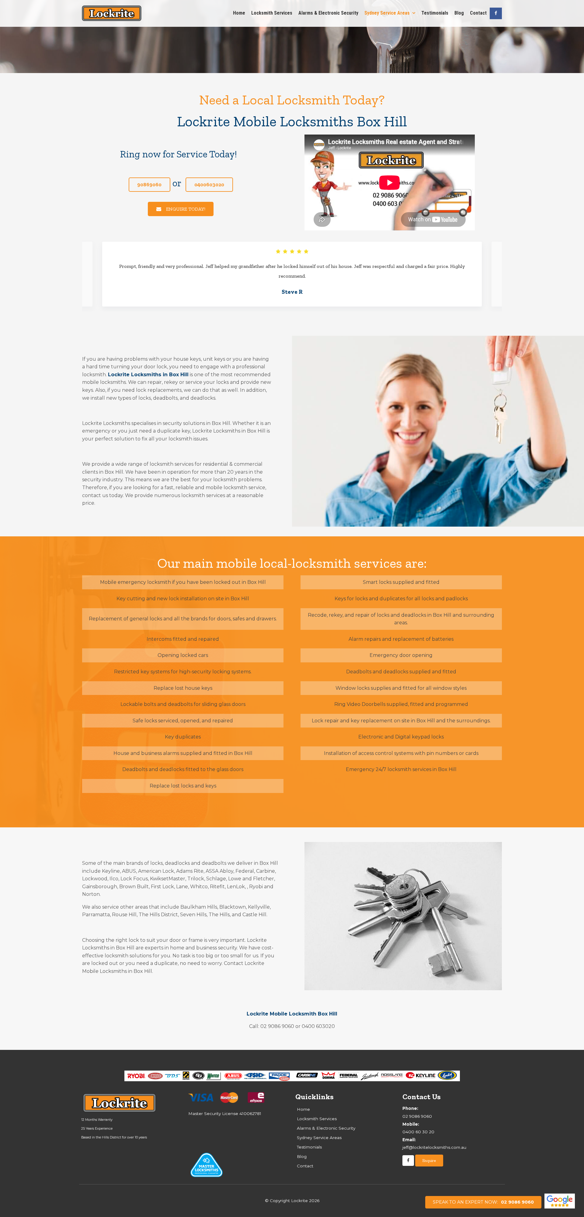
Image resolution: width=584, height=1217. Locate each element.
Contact (478, 13)
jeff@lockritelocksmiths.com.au (434, 1143)
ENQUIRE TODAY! (185, 209)
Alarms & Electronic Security (328, 13)
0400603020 (209, 184)
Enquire (429, 1160)
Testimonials (434, 13)
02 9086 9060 (483, 1202)
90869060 (149, 184)
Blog (459, 13)
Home (239, 13)
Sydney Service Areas (387, 13)
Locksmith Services (271, 13)
